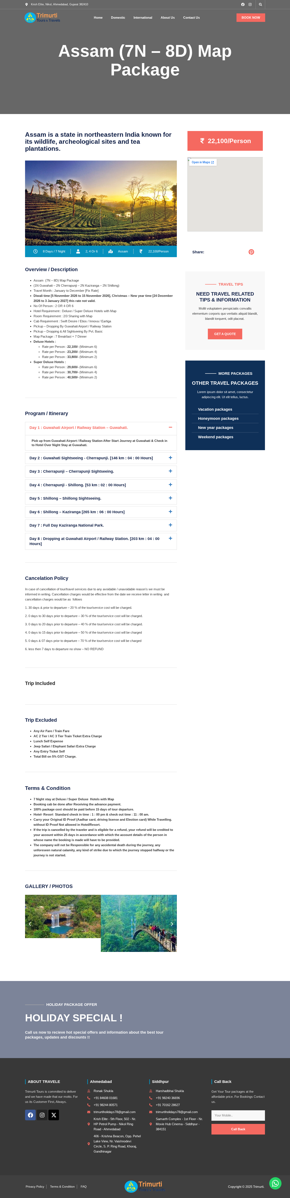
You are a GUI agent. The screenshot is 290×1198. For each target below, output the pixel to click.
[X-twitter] (53, 1115)
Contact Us (191, 17)
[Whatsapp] (275, 1183)
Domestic (118, 17)
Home (98, 17)
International (143, 17)
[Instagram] (250, 4)
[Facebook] (243, 4)
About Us (168, 17)
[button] (260, 4)
